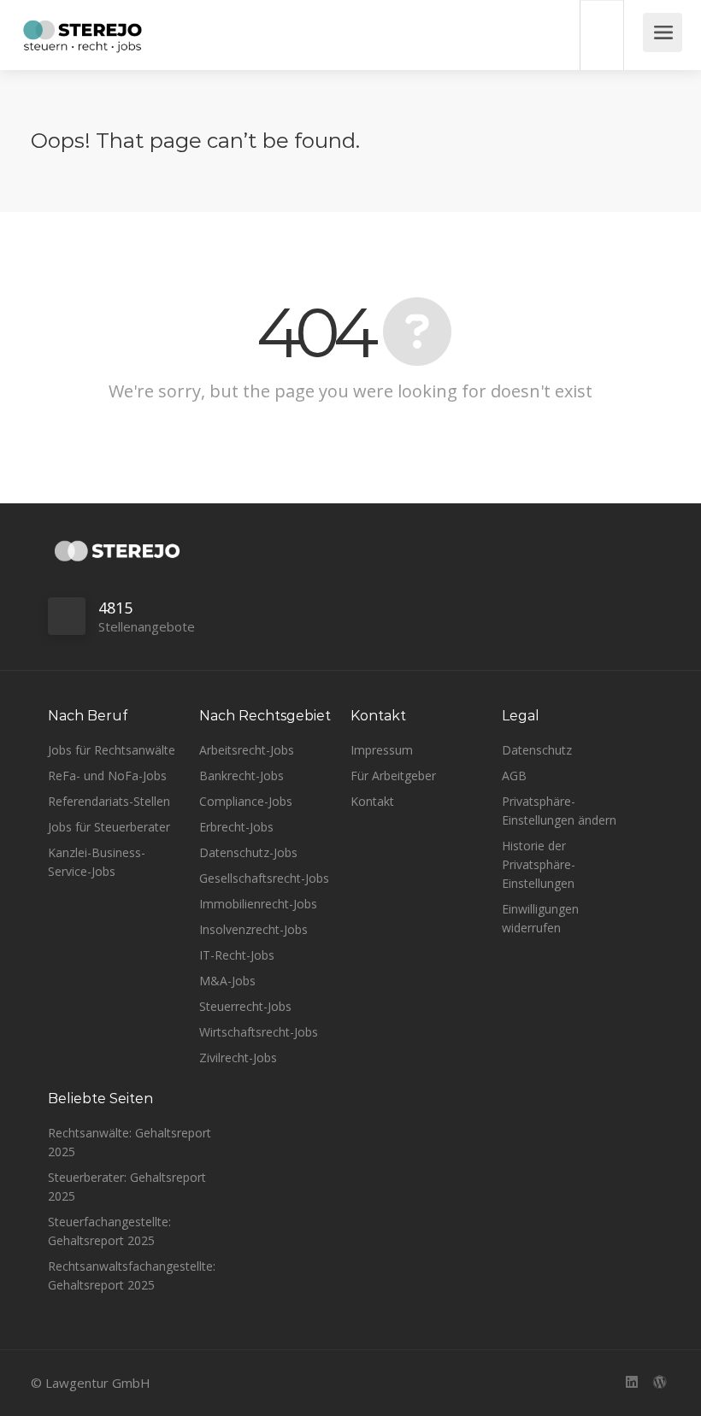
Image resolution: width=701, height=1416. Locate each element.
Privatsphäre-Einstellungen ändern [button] (559, 810)
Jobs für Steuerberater (109, 827)
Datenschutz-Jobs (248, 852)
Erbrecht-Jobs (236, 827)
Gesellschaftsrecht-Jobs (264, 878)
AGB (514, 775)
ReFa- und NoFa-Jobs (107, 775)
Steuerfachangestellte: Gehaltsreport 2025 (109, 1231)
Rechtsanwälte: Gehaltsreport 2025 (129, 1142)
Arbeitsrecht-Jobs (246, 750)
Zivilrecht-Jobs (238, 1057)
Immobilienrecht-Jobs (258, 904)
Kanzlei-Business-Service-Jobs (96, 861)
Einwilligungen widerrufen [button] (540, 918)
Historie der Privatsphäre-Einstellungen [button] (538, 864)
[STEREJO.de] (82, 38)
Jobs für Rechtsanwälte (111, 750)
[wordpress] (659, 1383)
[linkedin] (631, 1383)
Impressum (381, 750)
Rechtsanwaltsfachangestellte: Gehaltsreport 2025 (131, 1275)
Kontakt (372, 801)
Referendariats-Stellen (109, 801)
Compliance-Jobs (245, 801)
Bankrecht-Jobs (241, 775)
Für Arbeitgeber (393, 775)
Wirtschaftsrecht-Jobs (258, 1032)
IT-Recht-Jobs (236, 955)
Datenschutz (537, 750)
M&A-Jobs (227, 980)
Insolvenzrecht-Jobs (253, 929)
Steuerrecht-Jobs (245, 1006)
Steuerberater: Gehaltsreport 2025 (127, 1186)
